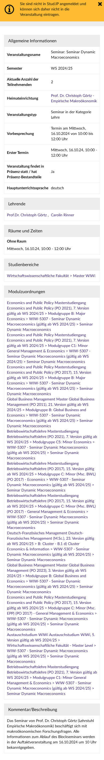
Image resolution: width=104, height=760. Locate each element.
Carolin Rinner (62, 215)
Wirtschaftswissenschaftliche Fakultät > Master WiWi (51, 276)
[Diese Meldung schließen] (100, 4)
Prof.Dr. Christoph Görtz (27, 215)
